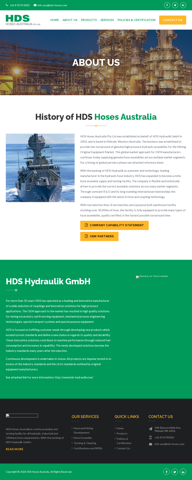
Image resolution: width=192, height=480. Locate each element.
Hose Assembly (83, 437)
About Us (70, 20)
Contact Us (172, 20)
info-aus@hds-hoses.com (169, 444)
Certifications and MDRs (88, 448)
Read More (15, 449)
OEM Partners (101, 236)
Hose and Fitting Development (83, 430)
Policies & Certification (136, 20)
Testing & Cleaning (85, 443)
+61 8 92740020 (164, 437)
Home (54, 20)
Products (89, 20)
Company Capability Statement (116, 225)
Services (107, 20)
